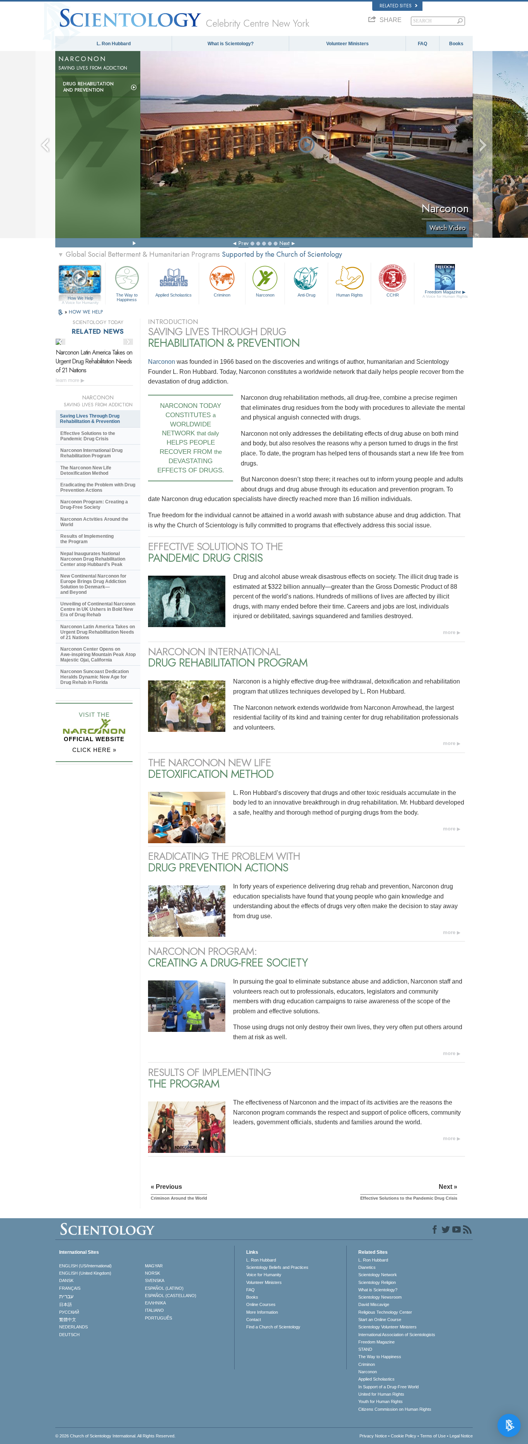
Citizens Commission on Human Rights (394, 1409)
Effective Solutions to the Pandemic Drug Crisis (87, 436)
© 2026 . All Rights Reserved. (115, 1436)
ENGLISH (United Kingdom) (85, 1273)
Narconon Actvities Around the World (94, 522)
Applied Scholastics (173, 295)
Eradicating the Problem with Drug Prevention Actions (97, 487)
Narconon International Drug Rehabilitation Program (91, 453)
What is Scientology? (231, 43)
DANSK (66, 1280)
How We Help (80, 298)
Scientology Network (377, 1274)
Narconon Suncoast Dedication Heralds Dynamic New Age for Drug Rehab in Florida (94, 677)
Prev (243, 243)
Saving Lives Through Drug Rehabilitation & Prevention (90, 418)
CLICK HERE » (94, 750)
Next (284, 243)
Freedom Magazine (445, 294)
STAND (365, 1349)
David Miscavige (373, 1304)
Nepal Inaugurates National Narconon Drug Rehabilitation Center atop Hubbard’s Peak (92, 559)
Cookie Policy (403, 1436)
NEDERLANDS (73, 1327)
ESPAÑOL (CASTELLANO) (170, 1295)
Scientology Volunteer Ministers (387, 1327)
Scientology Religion (377, 1282)
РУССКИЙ (69, 1312)
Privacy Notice (373, 1436)
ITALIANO (154, 1310)
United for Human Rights (381, 1394)
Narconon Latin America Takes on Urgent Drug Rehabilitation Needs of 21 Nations (94, 361)
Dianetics (367, 1267)
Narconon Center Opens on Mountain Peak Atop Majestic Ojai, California (98, 654)
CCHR (393, 295)
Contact (253, 1319)
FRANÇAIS (69, 1288)
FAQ (422, 43)
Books (456, 43)
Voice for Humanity (263, 1274)
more (449, 632)
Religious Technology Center (385, 1312)
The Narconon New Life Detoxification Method (85, 470)
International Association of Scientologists (396, 1334)
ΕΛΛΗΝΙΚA (155, 1303)
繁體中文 (67, 1319)
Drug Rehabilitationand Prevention (88, 87)
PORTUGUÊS (158, 1318)
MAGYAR (154, 1265)
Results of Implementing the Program (87, 539)
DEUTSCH (69, 1334)
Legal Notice (461, 1436)
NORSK (152, 1273)
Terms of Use (433, 1436)
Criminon (222, 295)
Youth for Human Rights (380, 1401)
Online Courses (261, 1304)
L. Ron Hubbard (114, 43)
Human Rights (349, 295)
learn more (68, 380)
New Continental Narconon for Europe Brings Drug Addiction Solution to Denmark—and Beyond (93, 584)
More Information (262, 1312)
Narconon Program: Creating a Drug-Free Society (94, 504)
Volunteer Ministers (347, 43)
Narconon (265, 295)
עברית (66, 1296)
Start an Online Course (379, 1319)
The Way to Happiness (127, 297)
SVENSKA (154, 1280)
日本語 (65, 1304)
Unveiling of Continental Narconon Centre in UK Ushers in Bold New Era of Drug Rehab (97, 609)
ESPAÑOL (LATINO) (164, 1288)
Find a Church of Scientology (273, 1327)
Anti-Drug (306, 295)
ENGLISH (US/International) (85, 1265)
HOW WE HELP (86, 311)
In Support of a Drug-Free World (388, 1386)
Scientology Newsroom (380, 1297)
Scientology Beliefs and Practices (277, 1267)
